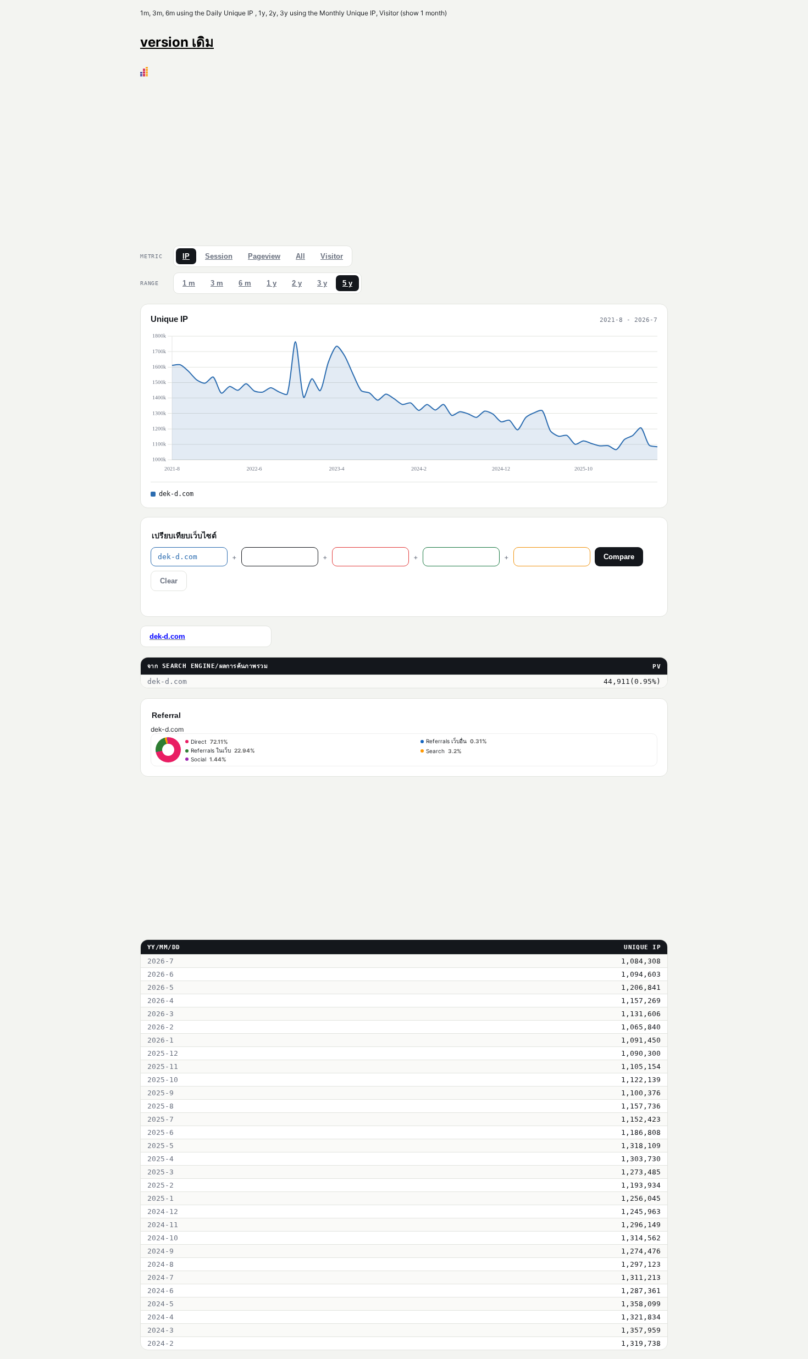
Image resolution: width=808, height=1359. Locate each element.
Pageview (264, 256)
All (300, 256)
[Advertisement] (404, 159)
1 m (188, 283)
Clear (169, 581)
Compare (619, 557)
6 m (245, 283)
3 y (322, 283)
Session (219, 256)
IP (186, 256)
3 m (217, 283)
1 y (271, 283)
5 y (347, 283)
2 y (297, 283)
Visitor (331, 256)
